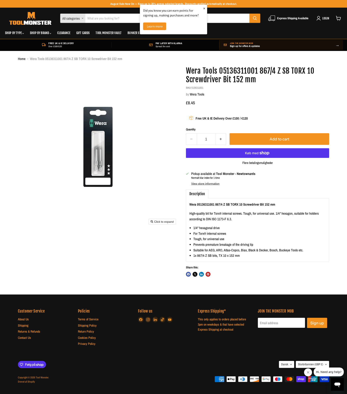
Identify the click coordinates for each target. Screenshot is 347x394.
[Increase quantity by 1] (220, 139)
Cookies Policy (87, 338)
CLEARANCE (63, 33)
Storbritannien (310, 364)
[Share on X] (195, 274)
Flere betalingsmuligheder (257, 163)
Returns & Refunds (29, 331)
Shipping (23, 325)
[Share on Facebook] (188, 274)
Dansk (284, 364)
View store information (205, 183)
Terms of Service (88, 319)
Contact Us (24, 338)
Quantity (191, 129)
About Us (23, 319)
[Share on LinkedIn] (201, 274)
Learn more (155, 26)
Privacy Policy (86, 344)
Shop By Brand (40, 33)
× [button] (204, 8)
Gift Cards (83, 33)
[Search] (254, 18)
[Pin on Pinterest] (208, 274)
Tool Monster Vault (108, 33)
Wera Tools (197, 94)
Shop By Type (13, 33)
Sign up (317, 323)
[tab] (197, 194)
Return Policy (86, 331)
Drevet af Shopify (26, 381)
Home (22, 59)
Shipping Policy (87, 325)
